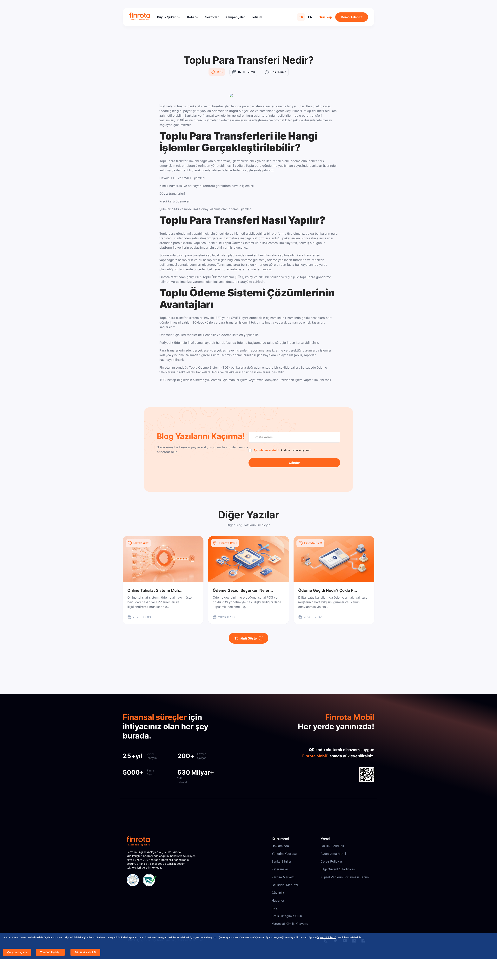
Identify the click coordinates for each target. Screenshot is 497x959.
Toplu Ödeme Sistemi (218, 277)
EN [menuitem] (310, 17)
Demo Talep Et (351, 17)
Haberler (278, 900)
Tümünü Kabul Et (85, 952)
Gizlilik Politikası (333, 846)
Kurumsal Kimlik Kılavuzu (290, 924)
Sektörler (212, 17)
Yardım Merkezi (283, 877)
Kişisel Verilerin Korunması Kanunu (345, 877)
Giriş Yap (325, 17)
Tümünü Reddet (50, 952)
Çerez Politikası (332, 861)
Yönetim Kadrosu (284, 854)
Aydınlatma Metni (333, 854)
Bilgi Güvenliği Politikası (338, 869)
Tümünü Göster (246, 638)
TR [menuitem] (301, 17)
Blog (275, 908)
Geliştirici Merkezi (285, 885)
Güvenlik (278, 893)
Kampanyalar (235, 17)
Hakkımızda (280, 846)
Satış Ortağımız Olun (287, 916)
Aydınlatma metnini (266, 450)
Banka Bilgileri (282, 861)
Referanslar (280, 869)
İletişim (257, 17)
